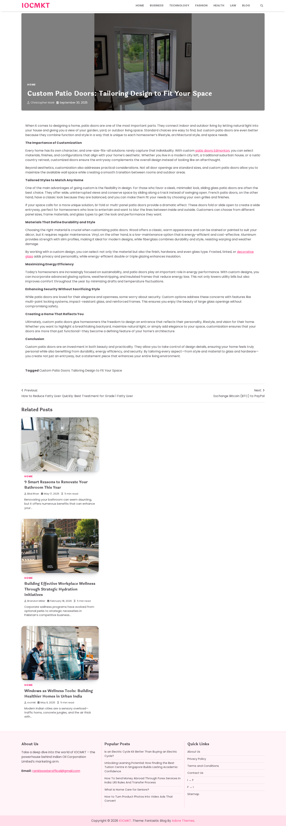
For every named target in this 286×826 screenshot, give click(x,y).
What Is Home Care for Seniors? (126, 790)
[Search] (262, 6)
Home (140, 5)
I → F (190, 780)
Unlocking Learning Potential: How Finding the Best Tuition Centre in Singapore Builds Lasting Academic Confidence (141, 767)
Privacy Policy (196, 759)
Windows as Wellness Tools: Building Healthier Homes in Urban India (58, 693)
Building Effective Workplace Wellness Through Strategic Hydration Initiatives (59, 589)
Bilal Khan (33, 493)
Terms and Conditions (203, 766)
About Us (193, 752)
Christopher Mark (42, 103)
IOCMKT (35, 6)
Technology (179, 5)
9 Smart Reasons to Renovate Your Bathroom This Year (56, 485)
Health (218, 5)
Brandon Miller (36, 601)
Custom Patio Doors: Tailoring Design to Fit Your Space (80, 370)
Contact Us (195, 773)
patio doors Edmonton (212, 150)
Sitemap (193, 794)
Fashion (201, 5)
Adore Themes (183, 820)
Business (156, 5)
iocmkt (31, 702)
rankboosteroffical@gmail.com (56, 771)
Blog (246, 5)
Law (233, 5)
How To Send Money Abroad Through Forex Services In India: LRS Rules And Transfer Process (142, 780)
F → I (190, 787)
